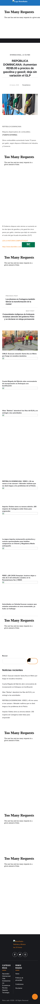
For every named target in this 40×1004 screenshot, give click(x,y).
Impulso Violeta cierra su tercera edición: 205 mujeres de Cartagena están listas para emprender (19, 509)
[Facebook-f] (15, 954)
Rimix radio (5, 1000)
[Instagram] (25, 954)
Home (17, 974)
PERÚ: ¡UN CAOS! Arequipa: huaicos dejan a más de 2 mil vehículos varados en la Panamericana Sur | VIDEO (19, 578)
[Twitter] (20, 954)
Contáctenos (19, 984)
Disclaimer (18, 988)
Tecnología (5, 992)
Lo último (26, 55)
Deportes (5, 990)
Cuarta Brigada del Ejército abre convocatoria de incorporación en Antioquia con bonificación (19, 383)
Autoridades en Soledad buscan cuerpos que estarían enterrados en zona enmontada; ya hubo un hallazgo (19, 606)
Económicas (6, 985)
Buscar (5, 656)
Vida (3, 978)
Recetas (5, 988)
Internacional (16, 55)
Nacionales (5, 974)
